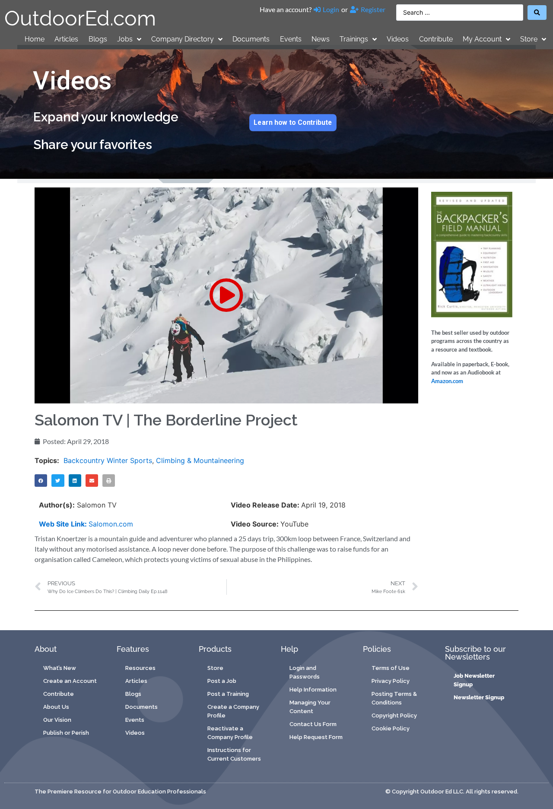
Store (528, 39)
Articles (66, 39)
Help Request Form (316, 737)
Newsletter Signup (479, 697)
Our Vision (57, 720)
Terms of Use (391, 668)
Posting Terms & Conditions (394, 698)
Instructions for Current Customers (234, 754)
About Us (56, 707)
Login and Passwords (304, 672)
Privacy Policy (391, 681)
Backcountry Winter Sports (108, 460)
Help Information (313, 689)
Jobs (125, 39)
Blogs (98, 39)
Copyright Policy (394, 715)
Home (34, 39)
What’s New (59, 668)
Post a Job (221, 681)
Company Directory (182, 39)
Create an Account (70, 681)
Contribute (436, 39)
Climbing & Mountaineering (200, 460)
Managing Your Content (310, 706)
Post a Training (228, 694)
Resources (140, 668)
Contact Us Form (313, 724)
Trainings (354, 39)
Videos (398, 39)
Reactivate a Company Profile (230, 732)
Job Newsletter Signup (474, 680)
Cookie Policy (391, 728)
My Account (482, 39)
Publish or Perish (66, 733)
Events (291, 39)
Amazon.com (447, 381)
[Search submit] (537, 12)
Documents (251, 39)
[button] (226, 295)
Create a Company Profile (233, 711)
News (320, 39)
